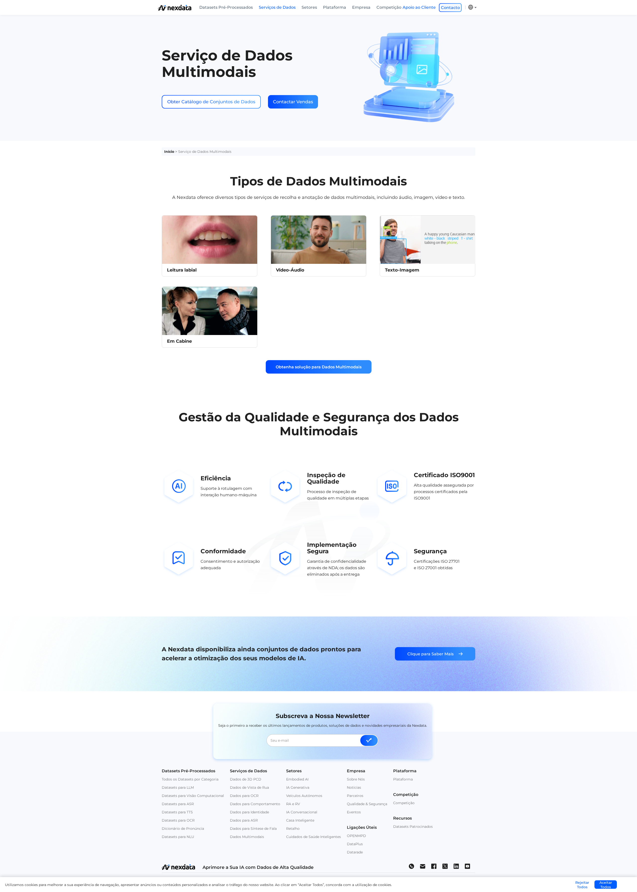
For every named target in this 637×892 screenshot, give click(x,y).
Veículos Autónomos (304, 795)
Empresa (361, 7)
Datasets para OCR (178, 820)
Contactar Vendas (293, 102)
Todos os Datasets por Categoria (190, 779)
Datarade (355, 852)
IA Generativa (297, 787)
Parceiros (355, 795)
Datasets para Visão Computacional (193, 795)
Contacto (450, 7)
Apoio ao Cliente (419, 7)
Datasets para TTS (177, 812)
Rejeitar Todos (582, 884)
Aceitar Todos (605, 884)
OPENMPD (356, 836)
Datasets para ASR (178, 804)
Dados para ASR (244, 820)
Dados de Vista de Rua (249, 787)
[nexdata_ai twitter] (445, 866)
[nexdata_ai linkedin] (456, 866)
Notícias (354, 787)
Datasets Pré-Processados (226, 7)
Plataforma (334, 7)
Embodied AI (297, 779)
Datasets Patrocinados (413, 826)
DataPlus (355, 844)
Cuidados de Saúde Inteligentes (313, 837)
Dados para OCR (244, 795)
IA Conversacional (301, 812)
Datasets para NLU (178, 837)
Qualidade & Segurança (367, 804)
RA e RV (293, 804)
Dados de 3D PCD (245, 779)
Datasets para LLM (178, 787)
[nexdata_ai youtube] (467, 866)
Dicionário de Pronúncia (183, 828)
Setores (309, 7)
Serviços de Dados (277, 7)
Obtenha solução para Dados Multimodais (319, 367)
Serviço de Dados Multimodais (204, 151)
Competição (388, 7)
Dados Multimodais (247, 837)
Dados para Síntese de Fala (253, 828)
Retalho (293, 828)
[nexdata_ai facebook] (433, 866)
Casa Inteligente (300, 820)
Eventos (354, 812)
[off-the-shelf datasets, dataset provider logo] (174, 9)
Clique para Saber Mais (430, 654)
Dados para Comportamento (255, 804)
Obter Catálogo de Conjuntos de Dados (211, 102)
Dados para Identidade (249, 812)
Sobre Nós (356, 779)
